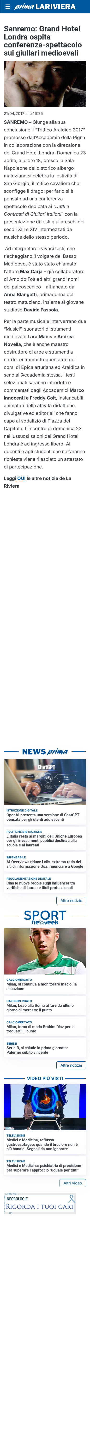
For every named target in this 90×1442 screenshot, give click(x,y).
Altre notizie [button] (71, 900)
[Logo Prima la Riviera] (45, 6)
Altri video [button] (73, 1183)
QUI (20, 478)
